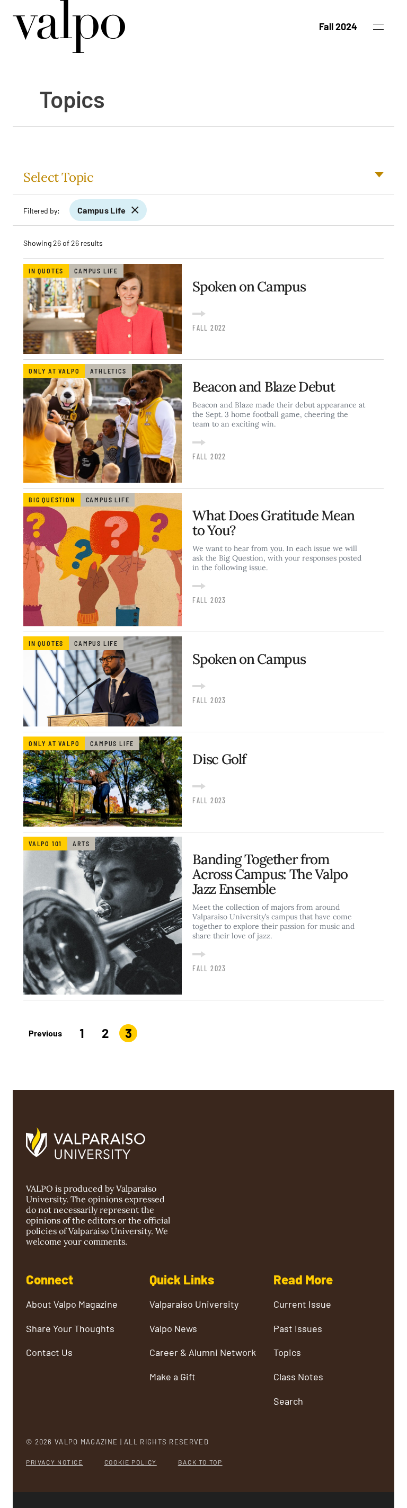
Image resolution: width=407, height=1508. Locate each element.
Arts (81, 843)
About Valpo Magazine (72, 1304)
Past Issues (297, 1328)
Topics (287, 1352)
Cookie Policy (130, 1462)
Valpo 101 (45, 843)
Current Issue (302, 1304)
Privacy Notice (54, 1462)
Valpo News (173, 1328)
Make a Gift (172, 1376)
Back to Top (200, 1462)
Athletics (108, 371)
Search (288, 1401)
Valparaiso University (193, 1304)
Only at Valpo (54, 371)
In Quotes (46, 270)
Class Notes (298, 1376)
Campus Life (101, 210)
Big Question (52, 499)
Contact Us (49, 1352)
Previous (45, 1033)
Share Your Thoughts (70, 1328)
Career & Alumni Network (202, 1352)
